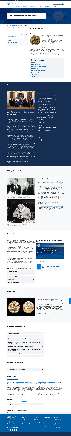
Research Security (57, 426)
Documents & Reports (57, 419)
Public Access (56, 423)
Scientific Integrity (57, 427)
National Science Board (26, 423)
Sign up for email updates (13, 427)
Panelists (44, 426)
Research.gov (56, 428)
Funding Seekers (46, 419)
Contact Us (24, 425)
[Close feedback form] (70, 299)
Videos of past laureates (37, 72)
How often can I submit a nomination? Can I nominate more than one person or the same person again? (24, 350)
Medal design (35, 68)
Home (8, 25)
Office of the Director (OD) (13, 27)
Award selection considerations (14, 274)
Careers (23, 420)
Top (69, 406)
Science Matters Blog (36, 422)
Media (44, 423)
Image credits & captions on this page (16, 412)
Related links (35, 74)
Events (34, 420)
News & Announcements (37, 419)
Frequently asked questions (38, 70)
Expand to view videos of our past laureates (16, 369)
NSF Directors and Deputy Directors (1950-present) (17, 34)
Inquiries (34, 76)
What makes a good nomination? (14, 333)
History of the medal (36, 64)
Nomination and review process (39, 66)
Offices (9, 30)
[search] (62, 3)
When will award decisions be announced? (16, 355)
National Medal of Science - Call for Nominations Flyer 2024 (51, 266)
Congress (44, 422)
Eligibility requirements (12, 271)
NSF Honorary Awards (13, 25)
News (33, 62)
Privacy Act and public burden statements (16, 404)
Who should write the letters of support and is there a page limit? (20, 346)
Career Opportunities (12, 36)
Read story (39, 140)
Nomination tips (11, 279)
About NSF (23, 419)
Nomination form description (13, 282)
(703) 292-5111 (10, 425)
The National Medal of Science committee (16, 276)
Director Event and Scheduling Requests (15, 32)
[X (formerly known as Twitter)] (10, 430)
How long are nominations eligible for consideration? (18, 353)
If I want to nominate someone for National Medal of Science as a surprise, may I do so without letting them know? (24, 343)
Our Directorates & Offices (26, 422)
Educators (45, 425)
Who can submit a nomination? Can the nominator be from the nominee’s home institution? (23, 339)
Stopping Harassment (57, 424)
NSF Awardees (45, 420)
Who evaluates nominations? (13, 336)
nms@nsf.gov (24, 401)
